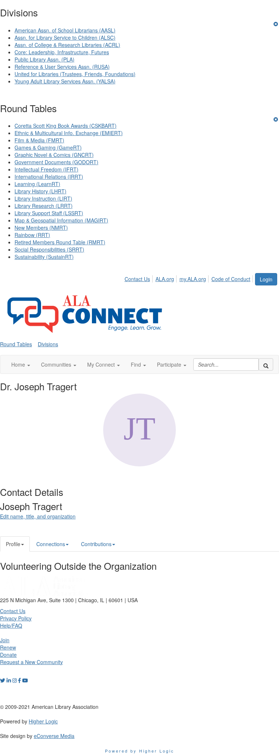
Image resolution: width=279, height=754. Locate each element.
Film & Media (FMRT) (39, 140)
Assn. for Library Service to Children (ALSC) (65, 37)
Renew (8, 647)
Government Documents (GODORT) (56, 162)
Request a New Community (31, 662)
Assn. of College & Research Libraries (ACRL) (67, 44)
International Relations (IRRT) (49, 176)
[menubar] (189, 278)
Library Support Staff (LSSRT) (49, 213)
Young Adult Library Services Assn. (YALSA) (65, 81)
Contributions (96, 544)
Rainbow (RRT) (32, 234)
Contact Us (137, 279)
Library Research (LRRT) (44, 205)
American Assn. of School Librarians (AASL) (65, 30)
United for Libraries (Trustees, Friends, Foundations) (75, 74)
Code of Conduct (230, 279)
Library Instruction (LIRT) (43, 198)
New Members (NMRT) (41, 227)
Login (266, 279)
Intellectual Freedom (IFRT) (46, 169)
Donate (8, 654)
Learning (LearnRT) (37, 183)
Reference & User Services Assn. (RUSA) (62, 66)
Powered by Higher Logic (139, 751)
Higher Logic (43, 721)
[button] (21, 364)
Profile (13, 544)
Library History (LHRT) (40, 191)
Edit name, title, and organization (38, 516)
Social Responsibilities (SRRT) (49, 249)
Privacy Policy (16, 618)
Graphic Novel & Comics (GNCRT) (54, 154)
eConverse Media (54, 735)
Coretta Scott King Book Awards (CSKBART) (66, 125)
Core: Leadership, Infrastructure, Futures (62, 52)
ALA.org (164, 279)
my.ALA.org (192, 279)
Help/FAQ (11, 625)
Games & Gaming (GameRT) (48, 147)
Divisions (48, 344)
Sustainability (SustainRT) (44, 256)
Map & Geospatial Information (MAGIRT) (61, 220)
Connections (50, 544)
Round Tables (16, 344)
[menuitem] (139, 278)
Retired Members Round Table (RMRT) (60, 242)
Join (4, 640)
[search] (266, 364)
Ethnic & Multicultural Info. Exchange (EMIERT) (69, 133)
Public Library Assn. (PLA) (44, 59)
